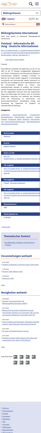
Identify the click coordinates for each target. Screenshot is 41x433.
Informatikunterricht (20, 115)
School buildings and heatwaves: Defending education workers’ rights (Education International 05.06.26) (20, 323)
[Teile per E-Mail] (21, 362)
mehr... (3, 285)
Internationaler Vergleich (24, 117)
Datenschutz (7, 427)
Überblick (25, 119)
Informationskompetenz (9, 124)
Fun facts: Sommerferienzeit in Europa (15, 331)
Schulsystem (5, 115)
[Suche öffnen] (31, 4)
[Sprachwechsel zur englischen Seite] (38, 24)
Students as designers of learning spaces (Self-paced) (20, 265)
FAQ (4, 422)
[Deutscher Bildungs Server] (9, 4)
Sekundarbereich (7, 117)
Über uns (6, 408)
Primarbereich (35, 115)
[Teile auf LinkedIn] (15, 362)
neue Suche (6, 227)
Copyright (6, 424)
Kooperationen (8, 411)
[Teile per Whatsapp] (34, 357)
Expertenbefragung (33, 122)
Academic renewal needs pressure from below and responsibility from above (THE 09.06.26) (19, 339)
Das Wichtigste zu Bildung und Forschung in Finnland (20, 244)
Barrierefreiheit (8, 430)
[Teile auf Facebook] (21, 357)
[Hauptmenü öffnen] (37, 4)
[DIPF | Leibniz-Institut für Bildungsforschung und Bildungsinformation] (34, 19)
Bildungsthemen (12, 13)
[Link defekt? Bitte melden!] (14, 59)
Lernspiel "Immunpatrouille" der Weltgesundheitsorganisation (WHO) (14, 302)
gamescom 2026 (8, 278)
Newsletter (6, 419)
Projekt (37, 117)
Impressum (6, 416)
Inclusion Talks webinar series (12, 271)
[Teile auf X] (28, 357)
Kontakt (5, 414)
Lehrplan (4, 119)
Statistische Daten (14, 119)
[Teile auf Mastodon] (15, 357)
